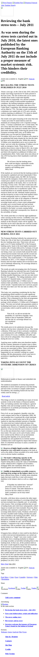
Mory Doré (5, 564)
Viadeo (33, 588)
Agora (10, 632)
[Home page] (6, 2)
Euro (16, 577)
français (31, 79)
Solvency (30, 577)
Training (7, 5)
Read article (6, 396)
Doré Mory (5, 577)
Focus (24, 632)
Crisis (12, 577)
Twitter (23, 588)
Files (20, 632)
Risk (36, 577)
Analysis (15, 632)
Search (13, 5)
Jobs (2, 5)
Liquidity (22, 577)
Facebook (11, 588)
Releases (4, 632)
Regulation (5, 579)
